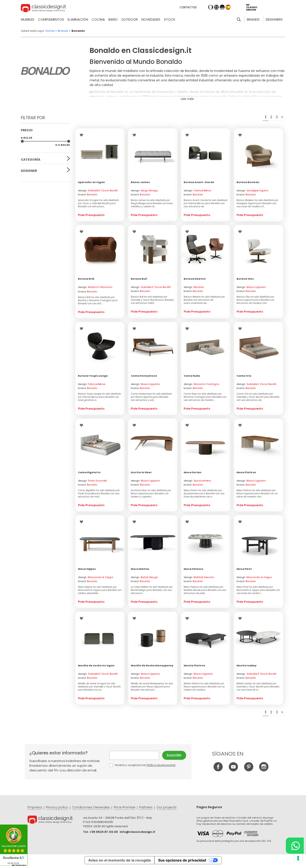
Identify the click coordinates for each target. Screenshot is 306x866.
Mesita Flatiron (194, 665)
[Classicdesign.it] (43, 8)
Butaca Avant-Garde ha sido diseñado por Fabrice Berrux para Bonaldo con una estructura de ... (205, 203)
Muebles (27, 19)
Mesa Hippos (87, 569)
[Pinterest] (248, 770)
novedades (150, 19)
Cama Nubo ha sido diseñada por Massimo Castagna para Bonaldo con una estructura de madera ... (205, 397)
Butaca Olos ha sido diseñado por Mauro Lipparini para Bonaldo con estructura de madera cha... (255, 300)
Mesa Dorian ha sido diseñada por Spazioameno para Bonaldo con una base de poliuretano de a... (204, 493)
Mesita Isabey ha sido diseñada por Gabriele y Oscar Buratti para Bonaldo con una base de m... (258, 686)
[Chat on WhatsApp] (295, 846)
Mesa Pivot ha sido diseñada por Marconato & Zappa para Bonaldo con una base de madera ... (258, 590)
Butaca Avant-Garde (199, 182)
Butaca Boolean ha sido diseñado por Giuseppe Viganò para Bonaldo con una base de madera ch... (257, 203)
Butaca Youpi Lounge (93, 376)
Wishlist (82, 135)
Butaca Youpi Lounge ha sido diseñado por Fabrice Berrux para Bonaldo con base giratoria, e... (99, 397)
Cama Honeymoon (144, 376)
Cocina (98, 19)
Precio (27, 130)
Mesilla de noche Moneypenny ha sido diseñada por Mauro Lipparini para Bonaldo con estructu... (152, 686)
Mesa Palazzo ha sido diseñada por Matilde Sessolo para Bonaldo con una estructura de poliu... (205, 590)
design (98, 190)
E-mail (135, 755)
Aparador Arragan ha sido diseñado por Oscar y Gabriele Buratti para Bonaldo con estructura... (98, 203)
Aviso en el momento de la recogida (119, 860)
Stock (169, 19)
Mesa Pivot (244, 569)
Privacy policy (57, 807)
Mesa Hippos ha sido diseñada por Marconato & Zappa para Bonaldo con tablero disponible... (99, 590)
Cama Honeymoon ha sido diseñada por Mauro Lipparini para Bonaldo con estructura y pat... (151, 397)
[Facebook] (218, 770)
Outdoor (129, 19)
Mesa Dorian (192, 472)
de (222, 7)
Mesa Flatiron (246, 472)
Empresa (35, 807)
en (216, 7)
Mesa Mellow (140, 569)
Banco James (140, 182)
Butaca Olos (245, 279)
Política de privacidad (161, 765)
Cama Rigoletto (89, 472)
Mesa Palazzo (193, 569)
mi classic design (251, 7)
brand (87, 194)
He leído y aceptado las (144, 765)
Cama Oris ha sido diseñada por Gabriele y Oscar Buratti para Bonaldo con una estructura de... (258, 397)
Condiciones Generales (91, 807)
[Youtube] (233, 770)
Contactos (188, 7)
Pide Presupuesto (91, 215)
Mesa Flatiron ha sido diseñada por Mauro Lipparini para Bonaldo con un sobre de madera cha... (257, 493)
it (210, 7)
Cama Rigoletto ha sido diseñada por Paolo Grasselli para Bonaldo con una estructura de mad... (99, 493)
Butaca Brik (86, 279)
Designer (29, 170)
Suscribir (174, 755)
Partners (146, 807)
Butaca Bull (139, 279)
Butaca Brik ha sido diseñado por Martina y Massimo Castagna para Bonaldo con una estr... (98, 300)
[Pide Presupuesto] (100, 153)
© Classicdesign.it (55, 820)
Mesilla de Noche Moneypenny (152, 665)
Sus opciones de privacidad (182, 860)
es (228, 7)
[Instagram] (264, 770)
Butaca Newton (195, 279)
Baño (113, 19)
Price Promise (124, 807)
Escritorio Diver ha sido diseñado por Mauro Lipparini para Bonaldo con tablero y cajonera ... (151, 493)
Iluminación (78, 19)
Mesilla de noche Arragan (96, 665)
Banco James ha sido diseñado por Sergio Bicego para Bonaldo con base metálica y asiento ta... (152, 203)
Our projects (167, 807)
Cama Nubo (192, 376)
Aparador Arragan (91, 182)
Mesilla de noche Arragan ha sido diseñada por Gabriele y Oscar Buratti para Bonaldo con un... (99, 686)
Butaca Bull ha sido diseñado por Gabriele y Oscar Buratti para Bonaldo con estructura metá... (152, 300)
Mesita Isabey (246, 665)
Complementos (51, 19)
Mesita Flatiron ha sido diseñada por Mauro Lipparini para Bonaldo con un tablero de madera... (204, 686)
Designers (274, 19)
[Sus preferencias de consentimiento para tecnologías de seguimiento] (298, 858)
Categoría (30, 159)
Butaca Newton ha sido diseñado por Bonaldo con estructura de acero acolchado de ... (204, 300)
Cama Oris (244, 376)
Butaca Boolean (248, 182)
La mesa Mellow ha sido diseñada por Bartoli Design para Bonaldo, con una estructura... (152, 590)
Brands (253, 19)
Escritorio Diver (141, 472)
